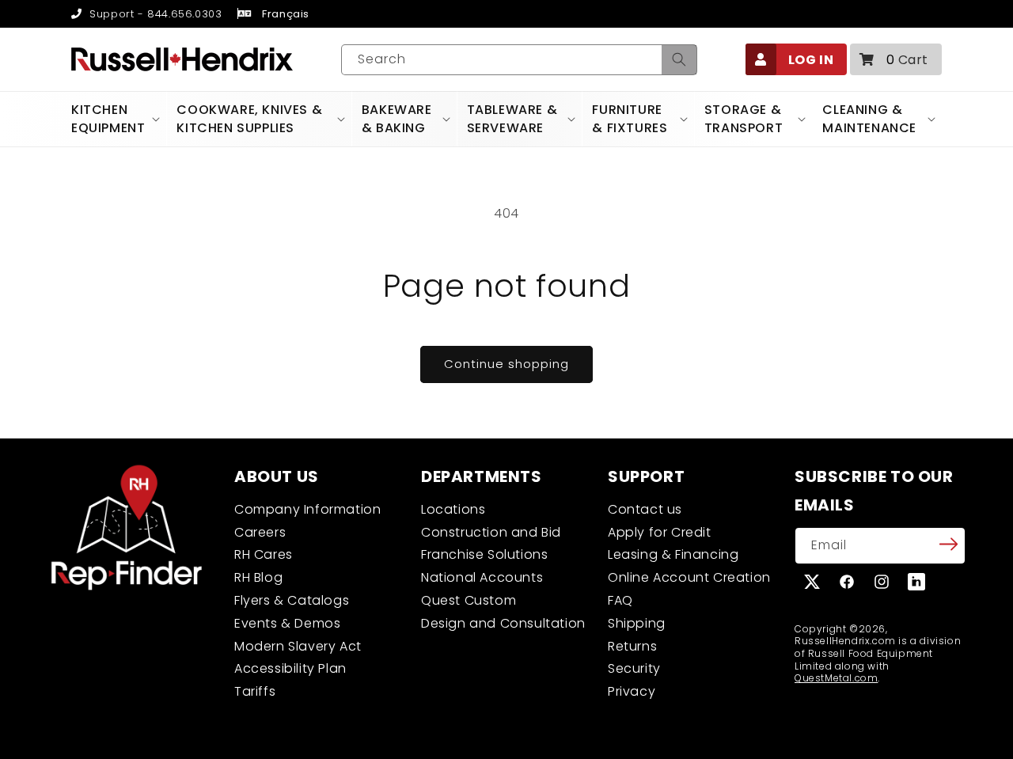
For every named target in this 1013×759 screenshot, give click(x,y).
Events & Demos (287, 623)
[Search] (679, 59)
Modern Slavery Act (298, 646)
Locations (453, 509)
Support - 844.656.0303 (154, 14)
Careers (260, 532)
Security (634, 668)
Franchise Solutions (484, 554)
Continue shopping (506, 363)
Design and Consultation (503, 623)
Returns (632, 646)
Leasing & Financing (673, 554)
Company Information (307, 509)
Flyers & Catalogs (291, 600)
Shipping (637, 623)
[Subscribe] (948, 544)
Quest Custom (468, 600)
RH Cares (263, 554)
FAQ (620, 600)
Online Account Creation (689, 577)
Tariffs (254, 691)
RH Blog (258, 577)
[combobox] (519, 59)
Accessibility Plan (290, 668)
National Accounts (482, 577)
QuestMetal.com (836, 678)
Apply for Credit (659, 532)
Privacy (631, 691)
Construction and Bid (491, 532)
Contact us (645, 509)
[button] (896, 59)
